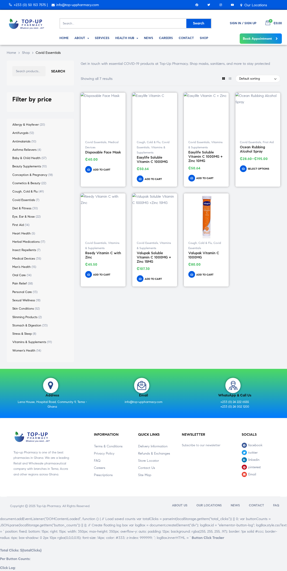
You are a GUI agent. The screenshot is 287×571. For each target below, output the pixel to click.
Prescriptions (103, 475)
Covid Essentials (96, 142)
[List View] (230, 79)
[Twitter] (209, 5)
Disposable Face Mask (103, 152)
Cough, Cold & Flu (148, 142)
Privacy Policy (104, 453)
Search (58, 71)
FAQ (97, 461)
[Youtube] (232, 5)
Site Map (144, 475)
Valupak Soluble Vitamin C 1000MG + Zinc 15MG (154, 257)
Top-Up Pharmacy (48, 506)
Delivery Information (152, 446)
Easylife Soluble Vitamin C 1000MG (152, 159)
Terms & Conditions (108, 446)
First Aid (268, 142)
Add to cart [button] (101, 169)
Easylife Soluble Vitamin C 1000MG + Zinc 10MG (205, 156)
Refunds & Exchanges (154, 453)
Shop (26, 52)
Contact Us (146, 468)
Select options (258, 168)
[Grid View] (223, 79)
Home (11, 52)
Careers (99, 468)
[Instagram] (221, 5)
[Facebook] (197, 5)
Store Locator (148, 461)
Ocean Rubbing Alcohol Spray (252, 149)
